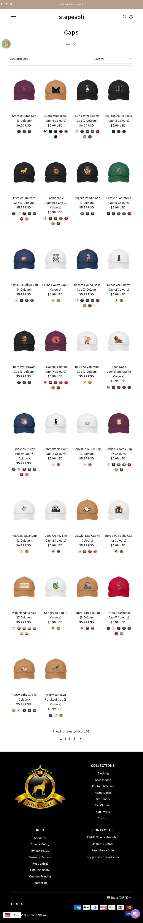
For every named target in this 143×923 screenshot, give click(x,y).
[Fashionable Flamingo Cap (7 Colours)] (56, 172)
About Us (40, 838)
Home (68, 44)
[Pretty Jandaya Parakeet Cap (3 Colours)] (56, 669)
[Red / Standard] (61, 131)
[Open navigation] (13, 16)
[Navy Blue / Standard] (29, 131)
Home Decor (103, 792)
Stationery (103, 799)
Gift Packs (103, 812)
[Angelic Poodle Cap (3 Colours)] (87, 172)
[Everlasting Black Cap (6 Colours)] (56, 90)
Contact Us (40, 883)
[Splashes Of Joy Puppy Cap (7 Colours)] (24, 423)
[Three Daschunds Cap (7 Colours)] (118, 587)
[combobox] (12, 915)
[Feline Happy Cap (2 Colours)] (56, 259)
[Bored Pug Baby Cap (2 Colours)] (118, 510)
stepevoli (71, 17)
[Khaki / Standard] (66, 131)
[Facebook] (1, 4)
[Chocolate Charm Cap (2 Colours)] (118, 259)
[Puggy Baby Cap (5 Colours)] (24, 669)
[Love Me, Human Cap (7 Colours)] (56, 341)
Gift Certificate (40, 870)
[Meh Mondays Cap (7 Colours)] (24, 587)
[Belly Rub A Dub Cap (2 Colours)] (87, 423)
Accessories (103, 780)
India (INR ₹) (119, 897)
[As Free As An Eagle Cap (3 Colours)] (118, 90)
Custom (103, 818)
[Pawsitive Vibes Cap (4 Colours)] (24, 259)
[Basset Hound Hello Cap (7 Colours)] (87, 259)
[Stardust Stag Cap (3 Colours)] (24, 90)
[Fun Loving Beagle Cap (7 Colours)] (87, 90)
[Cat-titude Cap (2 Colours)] (56, 587)
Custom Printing (40, 876)
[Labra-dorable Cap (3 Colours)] (87, 587)
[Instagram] (6, 4)
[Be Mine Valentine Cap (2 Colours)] (87, 341)
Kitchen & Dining (103, 786)
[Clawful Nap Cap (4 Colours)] (87, 510)
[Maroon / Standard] (24, 131)
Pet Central (40, 863)
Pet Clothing (103, 805)
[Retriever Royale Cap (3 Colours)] (24, 341)
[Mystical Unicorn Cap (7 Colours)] (24, 172)
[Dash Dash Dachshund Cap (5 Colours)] (118, 341)
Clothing (103, 773)
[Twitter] (11, 4)
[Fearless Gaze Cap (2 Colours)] (24, 510)
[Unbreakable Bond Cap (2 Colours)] (56, 423)
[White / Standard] (45, 131)
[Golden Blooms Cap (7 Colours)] (118, 423)
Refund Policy (40, 851)
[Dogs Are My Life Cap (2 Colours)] (56, 510)
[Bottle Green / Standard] (56, 131)
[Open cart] (131, 16)
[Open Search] (124, 16)
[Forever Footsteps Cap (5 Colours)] (118, 172)
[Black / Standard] (19, 131)
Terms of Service (40, 857)
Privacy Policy (40, 844)
